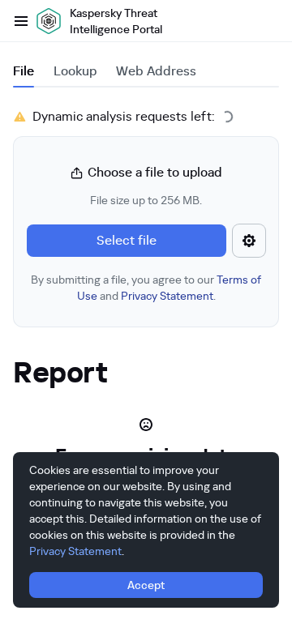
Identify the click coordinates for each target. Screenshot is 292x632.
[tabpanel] (146, 217)
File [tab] (23, 71)
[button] (146, 233)
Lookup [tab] (75, 71)
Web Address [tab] (156, 71)
